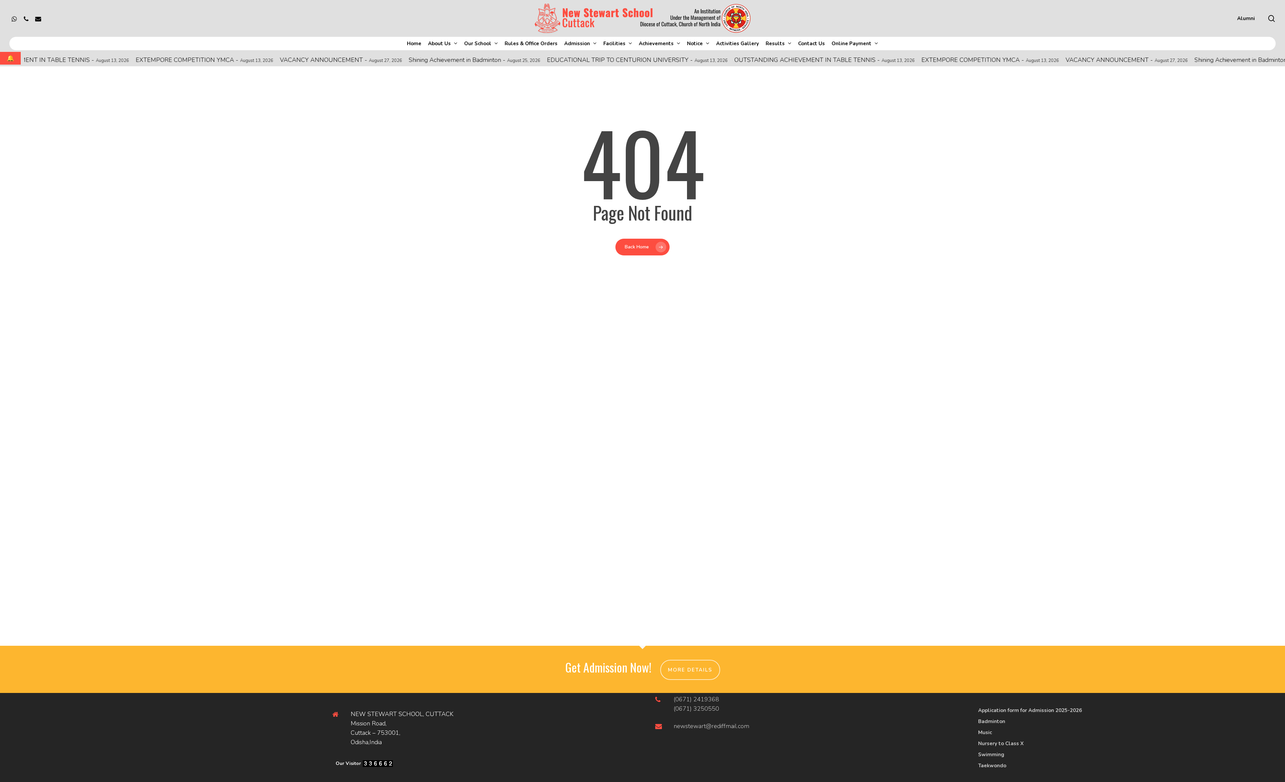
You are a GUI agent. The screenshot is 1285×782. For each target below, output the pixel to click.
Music (985, 732)
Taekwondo (992, 765)
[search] (1272, 18)
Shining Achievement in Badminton (418, 60)
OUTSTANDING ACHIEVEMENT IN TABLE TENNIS (768, 60)
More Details (690, 670)
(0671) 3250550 (696, 709)
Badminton (991, 721)
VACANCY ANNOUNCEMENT (284, 60)
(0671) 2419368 (696, 699)
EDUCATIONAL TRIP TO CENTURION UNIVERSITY (580, 60)
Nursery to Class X (1001, 743)
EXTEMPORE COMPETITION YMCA (148, 60)
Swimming (991, 754)
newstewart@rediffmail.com (711, 726)
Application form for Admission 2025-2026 (1030, 710)
